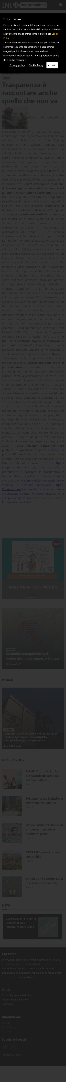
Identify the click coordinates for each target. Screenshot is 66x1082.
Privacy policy (17, 65)
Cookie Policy (36, 65)
